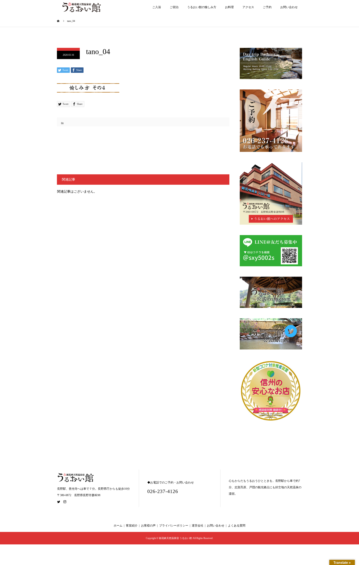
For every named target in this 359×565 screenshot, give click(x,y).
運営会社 (197, 525)
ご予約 (267, 7)
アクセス (248, 7)
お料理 (229, 7)
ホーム (118, 525)
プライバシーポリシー (173, 525)
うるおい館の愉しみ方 (201, 7)
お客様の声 (148, 525)
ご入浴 (156, 7)
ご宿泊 (174, 7)
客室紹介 (132, 525)
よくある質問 (236, 525)
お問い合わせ (289, 7)
